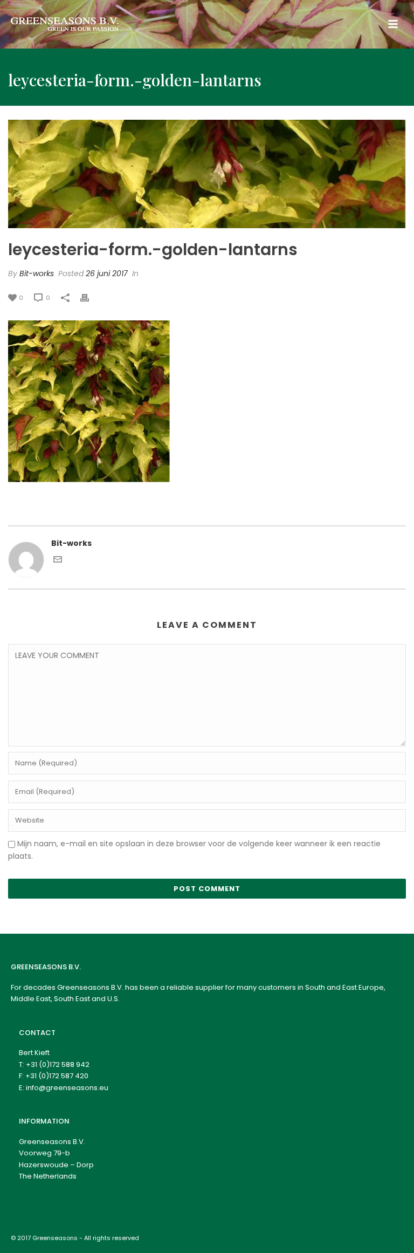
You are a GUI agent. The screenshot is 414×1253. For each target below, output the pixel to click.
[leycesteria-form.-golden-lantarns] (207, 174)
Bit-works (36, 273)
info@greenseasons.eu (67, 1088)
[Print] (90, 297)
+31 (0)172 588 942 (57, 1064)
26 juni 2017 (107, 273)
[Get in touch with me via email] (57, 561)
